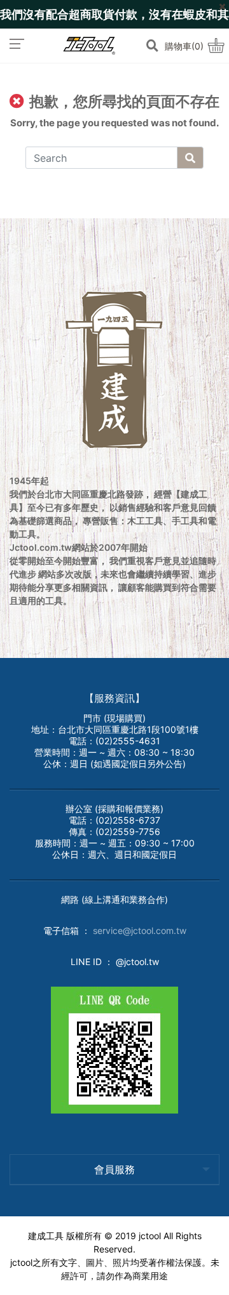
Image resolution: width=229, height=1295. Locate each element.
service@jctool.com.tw (139, 930)
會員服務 (114, 1169)
